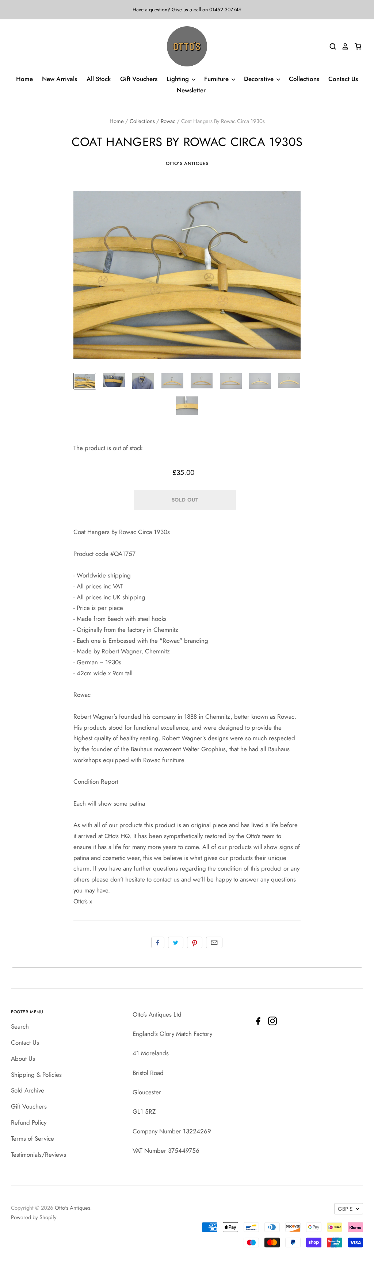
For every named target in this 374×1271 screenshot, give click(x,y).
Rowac (168, 121)
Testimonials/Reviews (38, 1154)
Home (24, 78)
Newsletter (191, 90)
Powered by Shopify (33, 1217)
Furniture (217, 78)
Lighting (179, 78)
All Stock (99, 78)
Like (157, 942)
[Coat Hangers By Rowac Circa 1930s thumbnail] (85, 381)
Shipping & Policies (36, 1074)
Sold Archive (27, 1090)
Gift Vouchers (138, 78)
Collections (304, 78)
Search (20, 1026)
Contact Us (343, 78)
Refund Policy (28, 1122)
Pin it (194, 942)
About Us (23, 1058)
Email (214, 942)
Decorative (259, 78)
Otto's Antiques (187, 163)
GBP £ (345, 1209)
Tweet (175, 942)
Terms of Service (32, 1138)
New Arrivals (59, 78)
